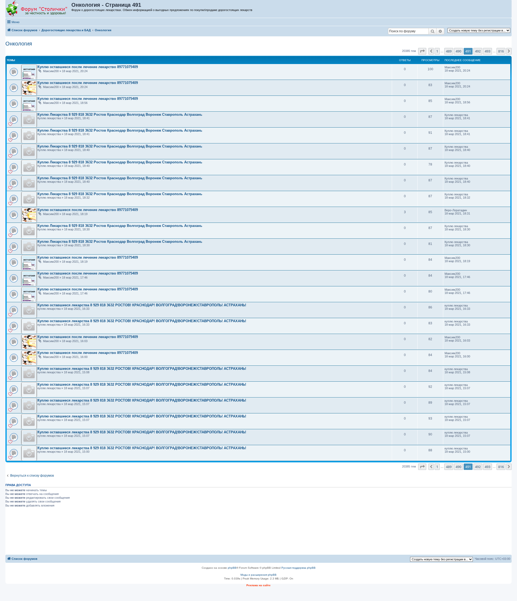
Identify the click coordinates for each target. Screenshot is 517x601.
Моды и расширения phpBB (258, 574)
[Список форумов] (38, 9)
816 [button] (501, 51)
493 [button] (487, 51)
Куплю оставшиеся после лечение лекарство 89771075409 (87, 67)
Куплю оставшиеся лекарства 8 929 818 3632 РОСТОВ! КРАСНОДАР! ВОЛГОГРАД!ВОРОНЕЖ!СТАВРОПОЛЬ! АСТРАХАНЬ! (141, 305)
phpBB (232, 567)
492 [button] (478, 51)
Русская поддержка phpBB (298, 567)
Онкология (18, 44)
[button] (422, 51)
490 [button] (458, 51)
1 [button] (437, 51)
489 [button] (449, 51)
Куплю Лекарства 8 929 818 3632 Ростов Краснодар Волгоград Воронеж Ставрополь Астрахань (119, 115)
